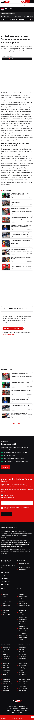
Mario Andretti (22, 693)
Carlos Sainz (22, 612)
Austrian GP (6, 663)
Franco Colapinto (23, 637)
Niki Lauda (21, 672)
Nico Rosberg (22, 647)
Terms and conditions (12, 708)
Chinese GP (6, 649)
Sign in (5, 467)
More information (18, 19)
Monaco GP (6, 658)
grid (25, 95)
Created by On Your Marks (21, 710)
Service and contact (24, 567)
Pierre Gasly (22, 624)
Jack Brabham (23, 688)
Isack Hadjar (22, 608)
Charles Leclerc (18, 546)
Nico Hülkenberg (23, 628)
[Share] (30, 55)
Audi (4, 603)
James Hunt (22, 661)
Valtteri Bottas (23, 619)
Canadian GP (6, 656)
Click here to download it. (9, 334)
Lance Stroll (22, 626)
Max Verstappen (23, 542)
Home (3, 5)
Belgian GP (6, 668)
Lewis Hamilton (12, 542)
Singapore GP (6, 681)
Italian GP (5, 674)
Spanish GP (6, 677)
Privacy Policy (24, 708)
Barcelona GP (6, 661)
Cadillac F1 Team (7, 615)
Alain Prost (21, 649)
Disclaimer (22, 706)
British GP (5, 665)
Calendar (15, 5)
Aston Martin (6, 605)
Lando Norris (25, 544)
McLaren (5, 594)
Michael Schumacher (25, 652)
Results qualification (8, 13)
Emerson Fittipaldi (23, 681)
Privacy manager (17, 712)
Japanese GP (6, 652)
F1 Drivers (30, 5)
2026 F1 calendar (15, 549)
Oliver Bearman (23, 635)
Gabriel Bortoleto (23, 640)
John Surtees (22, 690)
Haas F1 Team (7, 608)
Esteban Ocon (23, 617)
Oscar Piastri (22, 610)
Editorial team (13, 706)
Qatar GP (5, 688)
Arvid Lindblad (22, 621)
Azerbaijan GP (7, 679)
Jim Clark (21, 670)
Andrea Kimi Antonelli (24, 605)
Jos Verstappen (23, 668)
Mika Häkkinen (22, 665)
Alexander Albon (23, 631)
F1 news (9, 5)
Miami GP (5, 654)
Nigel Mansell (22, 674)
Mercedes (5, 599)
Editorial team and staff (24, 564)
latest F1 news (10, 531)
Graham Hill (22, 684)
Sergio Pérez (22, 615)
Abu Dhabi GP (6, 690)
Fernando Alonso (6, 544)
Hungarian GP (6, 670)
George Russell (5, 546)
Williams (5, 612)
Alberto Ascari (22, 654)
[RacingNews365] (5, 2)
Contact (8, 710)
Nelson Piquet (22, 686)
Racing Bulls (6, 610)
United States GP (7, 684)
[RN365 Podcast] (22, 1)
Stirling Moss (22, 677)
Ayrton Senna (22, 656)
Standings (22, 5)
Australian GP (6, 647)
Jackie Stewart (23, 663)
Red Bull (3, 93)
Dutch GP (5, 672)
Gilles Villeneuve (23, 658)
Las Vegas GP (6, 686)
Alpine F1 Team (7, 601)
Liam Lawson (22, 633)
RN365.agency (22, 569)
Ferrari (10, 111)
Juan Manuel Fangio (24, 679)
